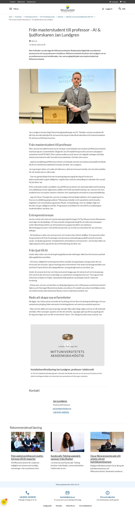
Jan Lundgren (60, 401)
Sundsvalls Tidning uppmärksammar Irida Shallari (66, 457)
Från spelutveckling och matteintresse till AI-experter (27, 457)
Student (13, 2)
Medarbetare (31, 2)
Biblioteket (21, 2)
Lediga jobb (47, 506)
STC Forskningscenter (47, 17)
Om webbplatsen (85, 506)
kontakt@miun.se (67, 497)
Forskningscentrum (31, 17)
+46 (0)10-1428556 (61, 412)
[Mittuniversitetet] (67, 8)
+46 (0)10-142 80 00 (27, 497)
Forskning (18, 17)
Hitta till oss (70, 506)
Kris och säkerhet (107, 497)
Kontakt (59, 506)
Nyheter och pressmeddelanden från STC (79, 17)
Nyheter (60, 17)
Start (10, 17)
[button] (4, 502)
